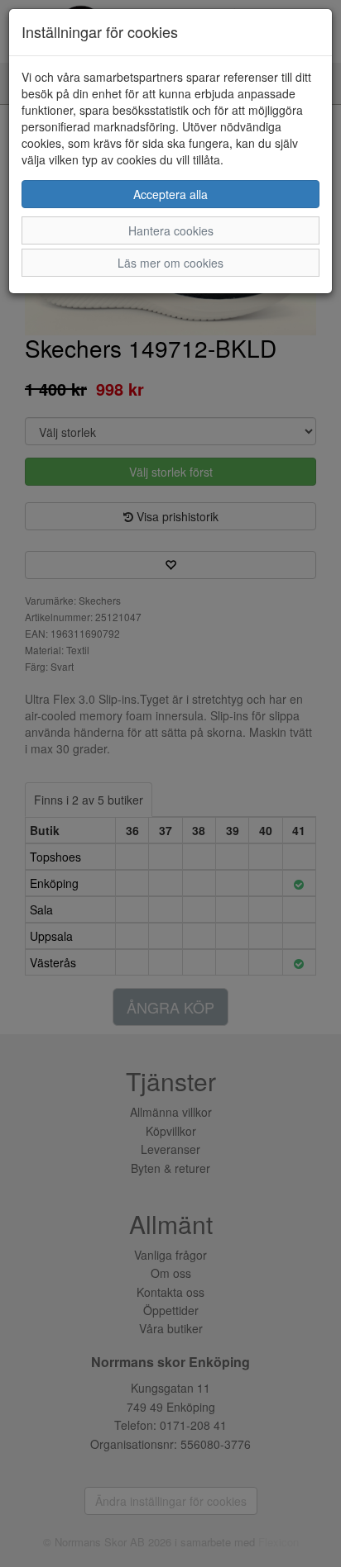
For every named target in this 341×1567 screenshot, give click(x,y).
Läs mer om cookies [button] (170, 262)
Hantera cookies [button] (171, 230)
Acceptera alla (170, 194)
